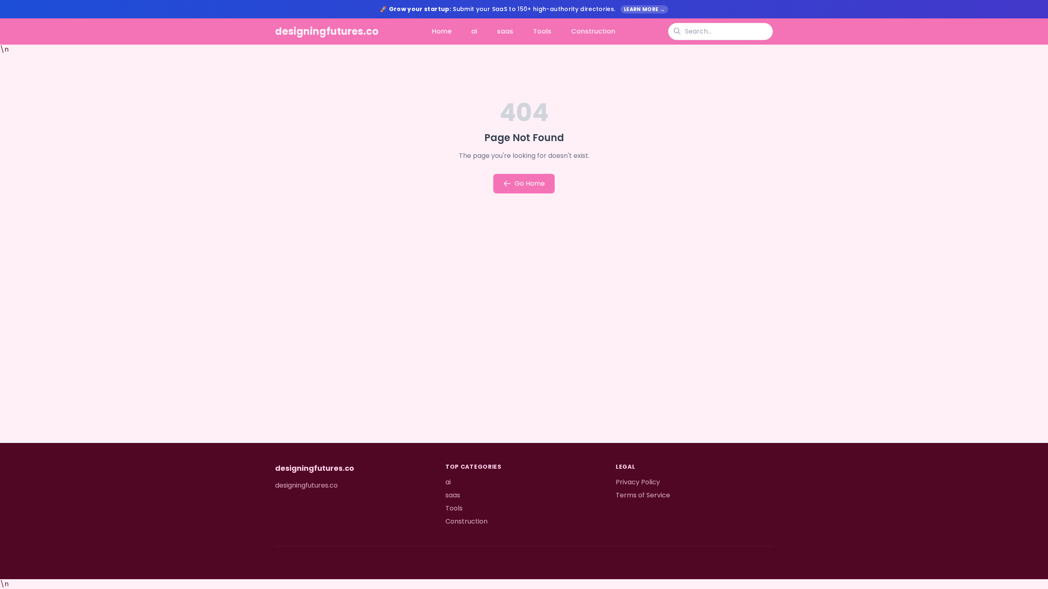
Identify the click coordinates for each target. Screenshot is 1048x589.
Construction (593, 31)
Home (442, 31)
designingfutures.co (327, 31)
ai (474, 31)
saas (505, 31)
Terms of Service (643, 495)
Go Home (530, 183)
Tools (542, 31)
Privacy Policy (638, 482)
